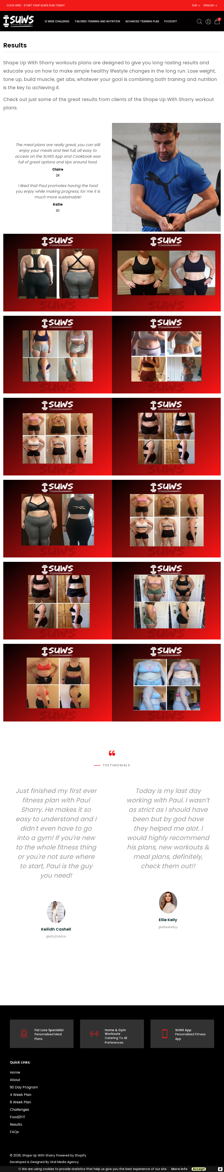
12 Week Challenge (57, 21)
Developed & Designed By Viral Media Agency (44, 1162)
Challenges (19, 1109)
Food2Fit (170, 21)
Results (16, 1124)
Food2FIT (17, 1117)
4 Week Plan (20, 1094)
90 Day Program (24, 1087)
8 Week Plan (20, 1102)
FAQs (14, 1131)
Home (15, 1072)
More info (179, 1169)
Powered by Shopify (71, 1155)
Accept (199, 1169)
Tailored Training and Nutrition (97, 21)
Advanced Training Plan (142, 21)
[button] (194, 5)
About (15, 1079)
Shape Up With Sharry (38, 1155)
